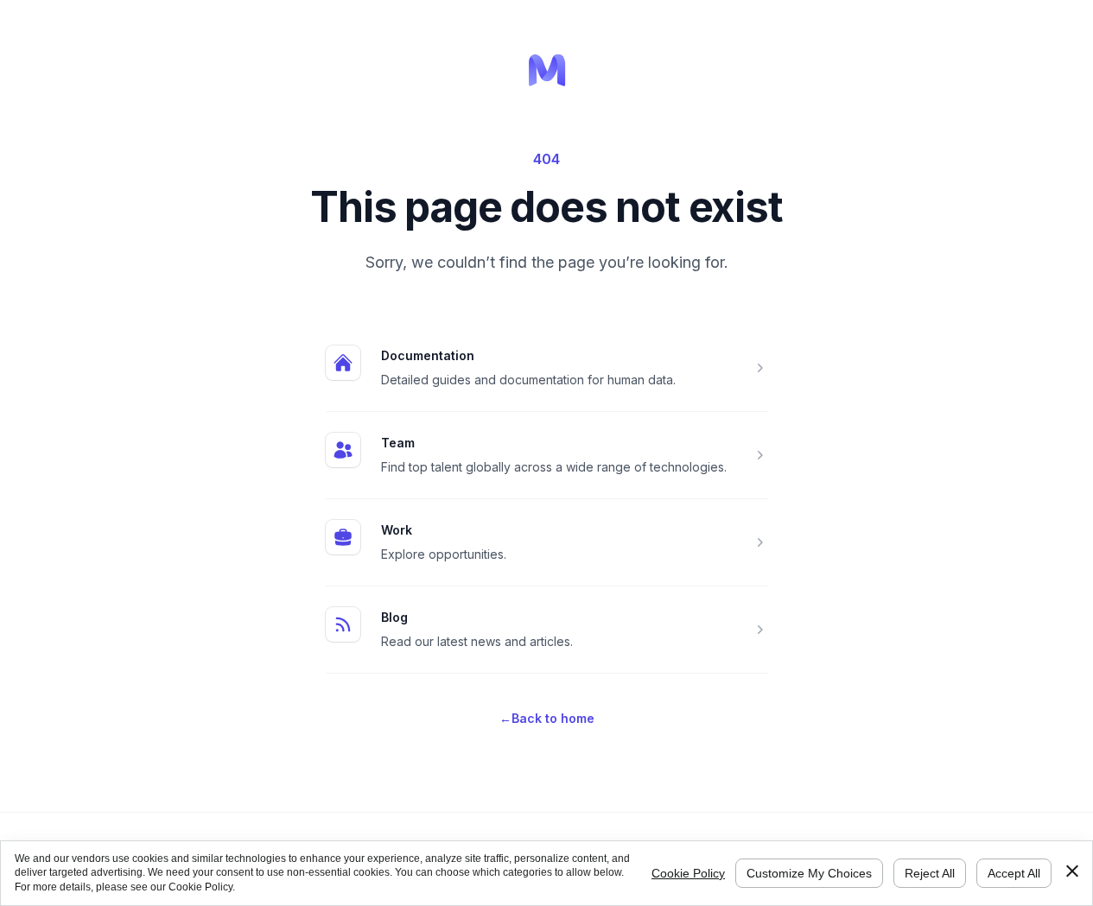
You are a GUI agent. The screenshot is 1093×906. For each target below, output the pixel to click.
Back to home (546, 718)
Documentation (427, 355)
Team (398, 442)
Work (396, 530)
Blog (394, 617)
